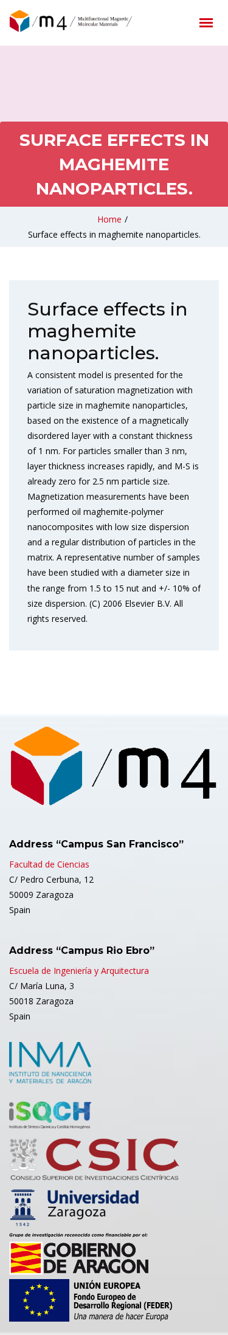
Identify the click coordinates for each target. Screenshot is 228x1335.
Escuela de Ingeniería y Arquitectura (79, 970)
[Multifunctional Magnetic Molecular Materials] (88, 21)
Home (109, 219)
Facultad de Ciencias (49, 864)
